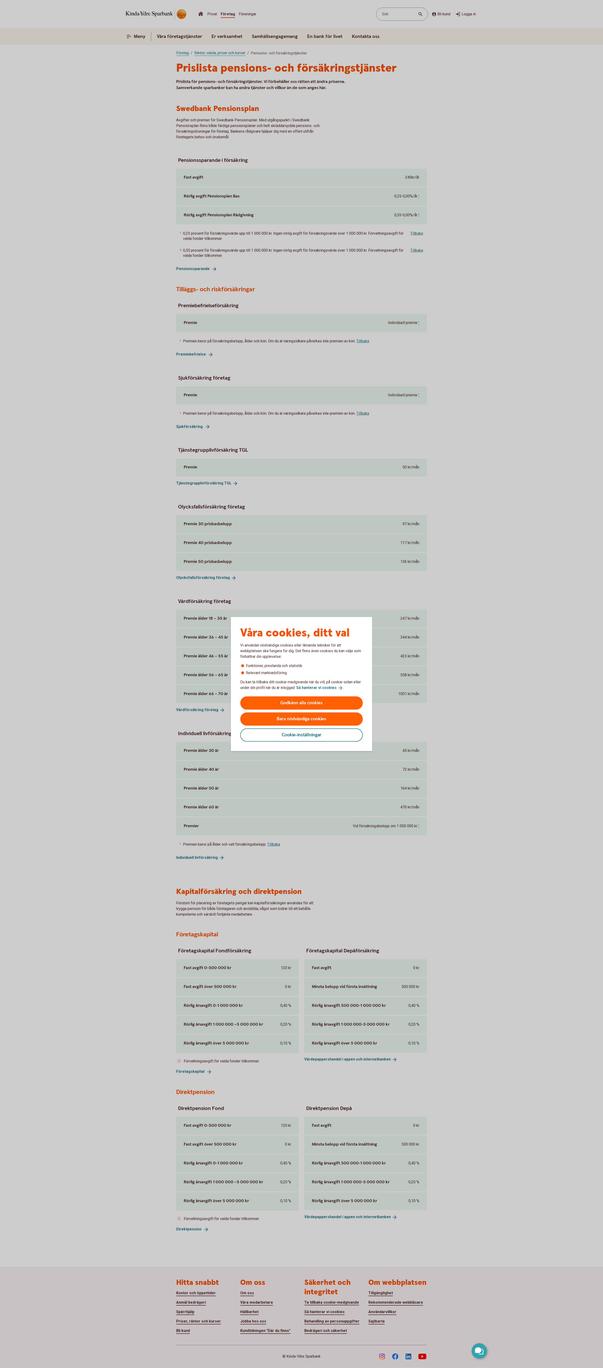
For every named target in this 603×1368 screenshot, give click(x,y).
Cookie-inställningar (302, 735)
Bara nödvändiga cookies (301, 719)
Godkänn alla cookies (301, 703)
